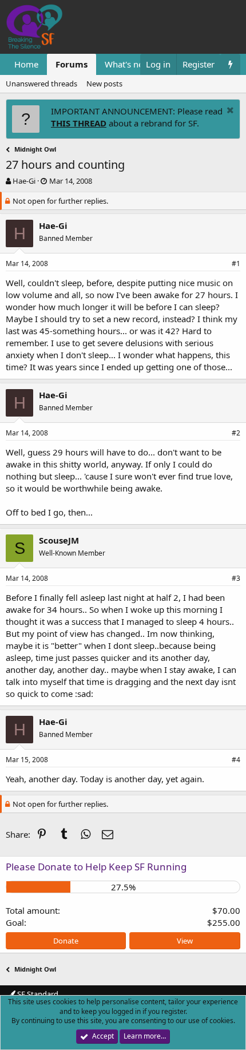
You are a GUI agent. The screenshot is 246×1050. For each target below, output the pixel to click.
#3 (236, 578)
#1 (236, 263)
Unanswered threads (41, 83)
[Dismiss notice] (229, 111)
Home (26, 64)
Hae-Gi (24, 181)
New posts (104, 83)
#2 (236, 433)
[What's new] (230, 64)
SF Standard (36, 994)
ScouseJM (59, 540)
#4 (236, 759)
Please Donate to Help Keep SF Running (96, 866)
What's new (127, 64)
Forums (71, 64)
